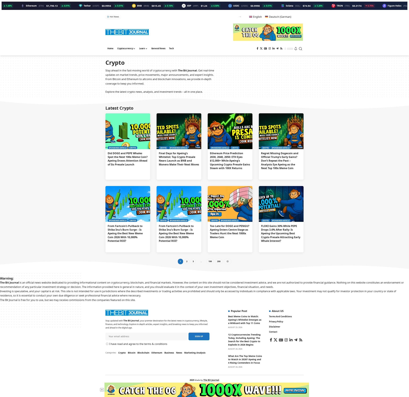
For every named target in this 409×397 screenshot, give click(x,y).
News (179, 352)
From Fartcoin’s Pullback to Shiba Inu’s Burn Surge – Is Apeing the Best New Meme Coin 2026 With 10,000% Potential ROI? (125, 233)
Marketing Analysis (194, 352)
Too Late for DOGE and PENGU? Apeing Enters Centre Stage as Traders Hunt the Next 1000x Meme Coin (229, 231)
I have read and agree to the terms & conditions (138, 344)
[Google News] (265, 48)
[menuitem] (255, 16)
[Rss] (281, 48)
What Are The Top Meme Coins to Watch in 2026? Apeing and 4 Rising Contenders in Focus (245, 359)
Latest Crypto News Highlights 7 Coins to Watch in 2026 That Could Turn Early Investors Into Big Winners (172, 16)
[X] (261, 48)
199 (210, 261)
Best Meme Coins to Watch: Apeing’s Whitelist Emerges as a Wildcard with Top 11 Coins (244, 320)
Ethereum (156, 352)
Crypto (132, 148)
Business (169, 352)
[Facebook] (257, 48)
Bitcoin (131, 352)
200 (218, 261)
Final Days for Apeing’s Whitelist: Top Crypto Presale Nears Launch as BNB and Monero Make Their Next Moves (179, 159)
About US (278, 311)
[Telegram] (277, 48)
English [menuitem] (257, 17)
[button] (240, 17)
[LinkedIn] (273, 48)
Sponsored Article (118, 148)
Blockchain (143, 352)
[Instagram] (270, 48)
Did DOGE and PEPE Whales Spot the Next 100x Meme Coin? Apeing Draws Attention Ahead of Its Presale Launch (128, 159)
